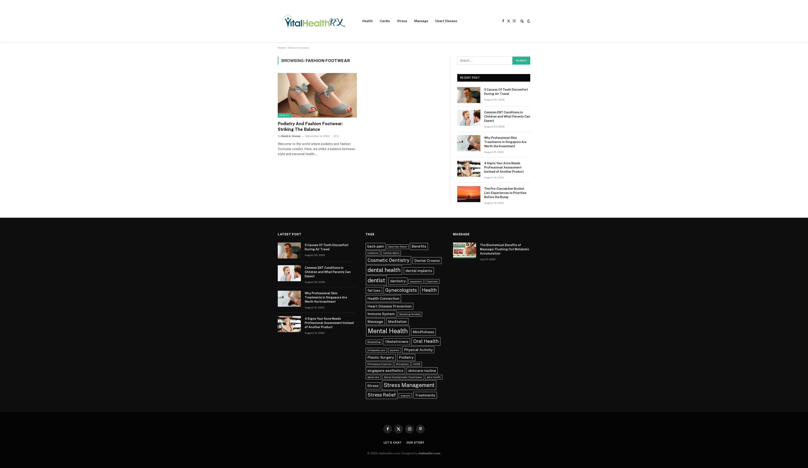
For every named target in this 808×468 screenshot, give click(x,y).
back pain (375, 246)
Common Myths (391, 253)
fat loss (373, 290)
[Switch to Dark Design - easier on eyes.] (528, 21)
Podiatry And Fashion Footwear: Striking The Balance (310, 126)
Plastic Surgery (380, 357)
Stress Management (409, 385)
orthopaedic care (376, 350)
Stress (402, 21)
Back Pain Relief (397, 246)
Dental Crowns (427, 260)
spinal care (373, 377)
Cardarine (373, 253)
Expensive (432, 281)
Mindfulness (423, 332)
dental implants (418, 270)
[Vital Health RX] (314, 21)
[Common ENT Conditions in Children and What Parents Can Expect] (468, 118)
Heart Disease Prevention (389, 306)
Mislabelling (374, 342)
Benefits (419, 246)
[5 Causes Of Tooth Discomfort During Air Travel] (468, 95)
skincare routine (422, 370)
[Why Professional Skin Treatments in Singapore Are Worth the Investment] (468, 143)
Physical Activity (418, 349)
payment (394, 350)
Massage (421, 21)
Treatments (425, 395)
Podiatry (406, 357)
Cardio (385, 21)
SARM (416, 364)
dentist (376, 280)
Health (367, 21)
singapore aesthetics (385, 370)
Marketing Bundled (409, 314)
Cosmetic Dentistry (388, 260)
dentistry (398, 281)
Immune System (381, 314)
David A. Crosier (291, 136)
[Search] (522, 21)
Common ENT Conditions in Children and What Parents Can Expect (507, 116)
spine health (434, 377)
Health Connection (383, 298)
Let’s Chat (392, 442)
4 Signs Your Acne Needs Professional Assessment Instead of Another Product (504, 167)
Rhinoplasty (402, 364)
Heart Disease (446, 21)
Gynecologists (401, 290)
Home (281, 47)
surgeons (405, 395)
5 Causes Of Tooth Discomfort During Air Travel (506, 91)
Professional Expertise (379, 364)
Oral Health (426, 341)
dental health (384, 270)
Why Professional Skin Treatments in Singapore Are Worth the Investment (505, 142)
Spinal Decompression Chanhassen (403, 377)
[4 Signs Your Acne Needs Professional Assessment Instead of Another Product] (468, 169)
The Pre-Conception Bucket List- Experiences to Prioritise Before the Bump (505, 193)
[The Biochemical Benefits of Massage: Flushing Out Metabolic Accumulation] (464, 251)
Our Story (415, 442)
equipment (416, 281)
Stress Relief (382, 395)
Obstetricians (396, 341)
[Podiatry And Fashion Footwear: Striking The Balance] (317, 95)
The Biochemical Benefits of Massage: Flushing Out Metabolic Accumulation (504, 249)
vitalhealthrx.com (429, 453)
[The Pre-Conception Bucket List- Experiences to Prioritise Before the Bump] (468, 194)
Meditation (397, 321)
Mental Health (388, 331)
